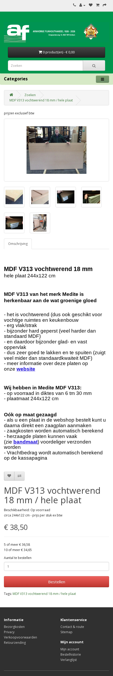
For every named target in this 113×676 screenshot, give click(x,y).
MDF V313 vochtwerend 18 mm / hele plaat (41, 100)
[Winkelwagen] (97, 5)
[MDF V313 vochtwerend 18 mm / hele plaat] (56, 150)
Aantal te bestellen (18, 558)
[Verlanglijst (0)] (91, 5)
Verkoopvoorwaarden (20, 637)
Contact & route (72, 626)
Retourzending (15, 642)
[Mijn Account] (82, 5)
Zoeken (30, 95)
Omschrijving (18, 243)
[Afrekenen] (104, 5)
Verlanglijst (68, 660)
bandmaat (25, 442)
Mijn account (69, 649)
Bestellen (56, 581)
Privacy (9, 632)
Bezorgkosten (14, 626)
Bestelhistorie (70, 654)
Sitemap (66, 632)
